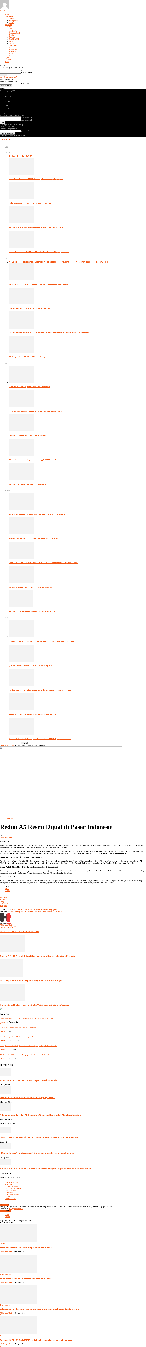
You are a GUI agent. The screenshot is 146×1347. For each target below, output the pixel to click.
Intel (10, 56)
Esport (7, 58)
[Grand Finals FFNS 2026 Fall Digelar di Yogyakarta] (21, 480)
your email (25, 83)
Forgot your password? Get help (11, 125)
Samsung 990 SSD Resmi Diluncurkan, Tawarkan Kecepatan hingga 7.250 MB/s (38, 284)
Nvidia (11, 35)
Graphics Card (14, 33)
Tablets (11, 23)
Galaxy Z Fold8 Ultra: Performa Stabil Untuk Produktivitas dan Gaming (34, 1005)
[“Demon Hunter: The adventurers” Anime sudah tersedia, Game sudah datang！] (5, 1148)
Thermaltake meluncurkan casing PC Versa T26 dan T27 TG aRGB (33, 538)
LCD (11, 41)
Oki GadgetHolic (6, 837)
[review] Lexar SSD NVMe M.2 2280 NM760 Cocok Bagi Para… (31, 666)
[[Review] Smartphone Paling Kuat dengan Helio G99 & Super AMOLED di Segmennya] (21, 685)
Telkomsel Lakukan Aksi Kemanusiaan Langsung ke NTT (27, 1097)
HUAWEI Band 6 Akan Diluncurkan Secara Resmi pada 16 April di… (33, 611)
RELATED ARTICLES (9, 932)
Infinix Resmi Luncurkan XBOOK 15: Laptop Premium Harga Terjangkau (36, 179)
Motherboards (14, 45)
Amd (11, 53)
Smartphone (13, 21)
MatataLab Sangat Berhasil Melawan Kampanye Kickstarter (18, 1037)
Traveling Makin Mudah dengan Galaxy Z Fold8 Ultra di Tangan (31, 980)
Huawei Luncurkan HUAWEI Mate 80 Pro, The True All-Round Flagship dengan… (39, 252)
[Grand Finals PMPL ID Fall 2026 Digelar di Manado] (21, 431)
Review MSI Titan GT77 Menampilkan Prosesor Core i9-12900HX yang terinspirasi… (40, 739)
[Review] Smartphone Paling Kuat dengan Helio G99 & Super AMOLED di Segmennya (41, 690)
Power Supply (14, 49)
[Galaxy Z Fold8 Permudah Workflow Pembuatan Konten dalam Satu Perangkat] (12, 952)
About (6, 105)
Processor (12, 51)
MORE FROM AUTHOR (29, 932)
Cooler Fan (13, 31)
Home (7, 14)
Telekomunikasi (5, 1274)
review (7, 62)
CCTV (11, 29)
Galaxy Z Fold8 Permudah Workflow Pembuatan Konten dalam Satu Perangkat (38, 956)
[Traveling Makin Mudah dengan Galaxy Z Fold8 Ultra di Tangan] (11, 976)
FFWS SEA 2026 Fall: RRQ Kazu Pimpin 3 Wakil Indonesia (29, 387)
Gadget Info (9, 16)
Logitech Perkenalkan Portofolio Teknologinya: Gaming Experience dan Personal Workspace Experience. (49, 332)
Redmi (7, 889)
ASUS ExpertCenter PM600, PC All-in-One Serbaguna (28, 357)
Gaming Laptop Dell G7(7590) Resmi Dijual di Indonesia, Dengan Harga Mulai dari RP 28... (28, 1046)
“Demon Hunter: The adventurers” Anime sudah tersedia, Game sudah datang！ (38, 1153)
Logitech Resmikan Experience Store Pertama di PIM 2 (29, 308)
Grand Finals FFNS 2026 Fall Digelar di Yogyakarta (27, 484)
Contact (7, 109)
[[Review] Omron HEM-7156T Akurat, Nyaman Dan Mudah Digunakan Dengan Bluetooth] (21, 637)
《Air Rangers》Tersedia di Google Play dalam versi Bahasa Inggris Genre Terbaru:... (40, 1137)
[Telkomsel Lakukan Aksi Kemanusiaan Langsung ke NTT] (5, 1093)
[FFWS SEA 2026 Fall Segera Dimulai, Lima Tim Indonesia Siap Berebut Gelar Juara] (21, 406)
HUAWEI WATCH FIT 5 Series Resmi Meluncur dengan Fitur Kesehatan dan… (37, 227)
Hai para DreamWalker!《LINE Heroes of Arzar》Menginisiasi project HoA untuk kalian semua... (46, 1168)
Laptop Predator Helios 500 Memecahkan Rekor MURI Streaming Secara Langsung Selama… (43, 563)
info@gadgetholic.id (16, 1209)
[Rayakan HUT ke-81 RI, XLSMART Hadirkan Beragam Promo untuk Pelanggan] (18, 1334)
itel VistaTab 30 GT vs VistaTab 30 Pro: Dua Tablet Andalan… (32, 203)
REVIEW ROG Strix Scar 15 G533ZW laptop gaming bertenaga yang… (34, 714)
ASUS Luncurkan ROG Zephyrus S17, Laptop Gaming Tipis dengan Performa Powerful (26, 1055)
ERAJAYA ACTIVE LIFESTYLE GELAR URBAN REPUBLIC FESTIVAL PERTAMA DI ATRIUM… (39, 514)
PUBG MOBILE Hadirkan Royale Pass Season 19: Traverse (18, 1027)
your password (26, 72)
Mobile (11, 19)
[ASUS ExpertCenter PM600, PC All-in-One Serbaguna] (21, 352)
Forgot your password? (8, 77)
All (10, 156)
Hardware (8, 25)
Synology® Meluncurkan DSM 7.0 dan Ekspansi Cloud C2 (30, 587)
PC (10, 47)
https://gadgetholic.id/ (7, 927)
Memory (12, 43)
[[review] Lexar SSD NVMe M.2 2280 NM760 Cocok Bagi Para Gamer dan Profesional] (21, 661)
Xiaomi (7, 891)
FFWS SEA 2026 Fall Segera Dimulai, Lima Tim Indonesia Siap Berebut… (35, 411)
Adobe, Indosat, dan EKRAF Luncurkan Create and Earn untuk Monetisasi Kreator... (40, 1115)
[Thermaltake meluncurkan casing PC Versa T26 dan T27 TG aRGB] (21, 534)
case (10, 27)
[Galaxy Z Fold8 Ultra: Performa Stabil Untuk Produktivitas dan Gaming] (12, 1000)
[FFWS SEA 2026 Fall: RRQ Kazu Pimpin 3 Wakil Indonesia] (21, 382)
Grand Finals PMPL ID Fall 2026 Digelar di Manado (27, 435)
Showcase (8, 60)
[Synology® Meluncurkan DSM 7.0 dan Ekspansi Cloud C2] (21, 582)
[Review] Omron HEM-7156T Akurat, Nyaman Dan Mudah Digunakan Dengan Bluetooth (42, 641)
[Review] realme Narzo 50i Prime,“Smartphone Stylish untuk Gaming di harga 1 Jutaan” (27, 1018)
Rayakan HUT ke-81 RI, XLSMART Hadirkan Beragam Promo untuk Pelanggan (36, 1340)
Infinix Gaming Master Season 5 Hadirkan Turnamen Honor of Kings (35, 912)
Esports (2, 1243)
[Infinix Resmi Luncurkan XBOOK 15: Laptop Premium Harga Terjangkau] (21, 174)
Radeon (12, 37)
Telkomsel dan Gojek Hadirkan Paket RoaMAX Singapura (34, 910)
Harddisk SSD (14, 39)
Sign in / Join (8, 96)
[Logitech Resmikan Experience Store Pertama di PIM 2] (21, 304)
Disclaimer (7, 102)
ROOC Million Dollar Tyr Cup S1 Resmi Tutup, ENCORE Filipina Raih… (34, 460)
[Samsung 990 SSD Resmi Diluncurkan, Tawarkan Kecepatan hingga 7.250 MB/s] (21, 280)
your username (26, 70)
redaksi (2, 1022)
